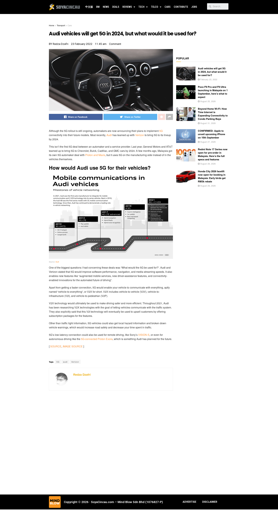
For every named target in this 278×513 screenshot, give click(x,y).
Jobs (194, 6)
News (106, 6)
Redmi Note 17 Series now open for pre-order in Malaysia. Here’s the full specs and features (212, 154)
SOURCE (55, 346)
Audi (109, 135)
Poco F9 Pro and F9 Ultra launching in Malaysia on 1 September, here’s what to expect (213, 92)
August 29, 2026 (208, 185)
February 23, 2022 (208, 79)
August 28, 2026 (208, 163)
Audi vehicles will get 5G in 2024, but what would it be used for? (212, 72)
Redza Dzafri (82, 374)
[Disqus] (111, 442)
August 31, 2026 (208, 123)
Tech (141, 6)
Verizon (139, 135)
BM (98, 6)
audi (65, 361)
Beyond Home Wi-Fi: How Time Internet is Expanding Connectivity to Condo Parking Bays (213, 114)
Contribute (181, 6)
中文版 (89, 6)
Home (51, 25)
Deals (115, 6)
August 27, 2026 (208, 141)
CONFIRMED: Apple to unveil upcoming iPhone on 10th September (211, 134)
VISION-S (143, 335)
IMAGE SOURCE (73, 346)
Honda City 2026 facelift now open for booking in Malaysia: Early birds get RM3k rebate (212, 176)
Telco (154, 6)
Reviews (127, 6)
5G (161, 131)
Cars (168, 6)
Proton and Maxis (95, 155)
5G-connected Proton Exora (97, 339)
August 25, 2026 (208, 101)
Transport (61, 25)
